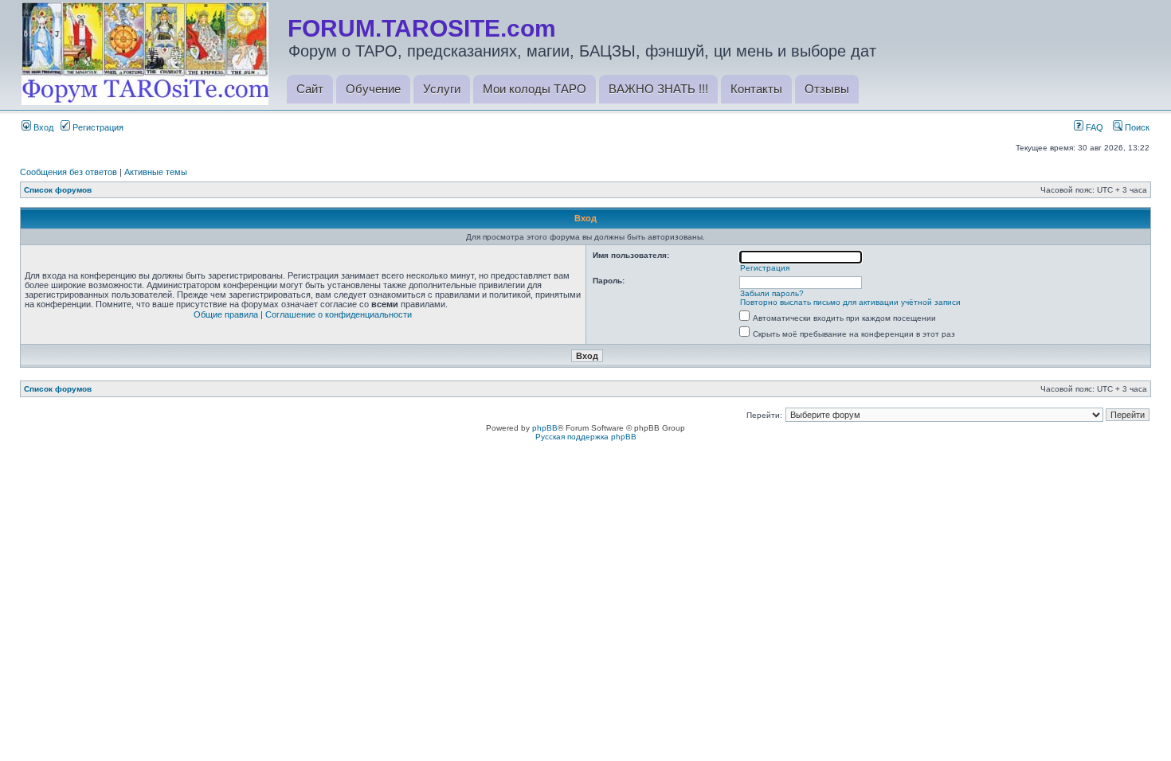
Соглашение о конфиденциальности (338, 314)
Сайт (309, 89)
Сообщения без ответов (68, 172)
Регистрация (96, 127)
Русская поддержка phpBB (585, 436)
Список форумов (58, 189)
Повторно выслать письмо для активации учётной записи (850, 302)
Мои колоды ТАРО (534, 89)
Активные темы (155, 172)
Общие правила (226, 314)
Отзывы (827, 89)
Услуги (441, 89)
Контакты (756, 89)
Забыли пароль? (772, 293)
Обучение (373, 89)
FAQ (1093, 127)
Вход (42, 127)
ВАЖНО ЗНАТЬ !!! (658, 89)
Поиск (1135, 127)
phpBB (545, 427)
